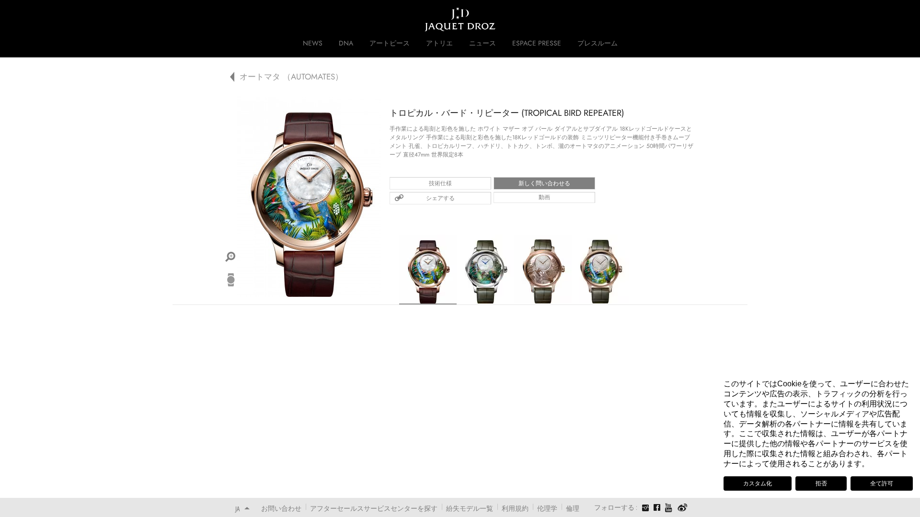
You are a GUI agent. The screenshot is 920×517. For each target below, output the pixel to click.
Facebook (657, 507)
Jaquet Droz (229, 19)
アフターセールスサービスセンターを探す (373, 508)
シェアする (440, 198)
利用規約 (515, 508)
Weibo (683, 508)
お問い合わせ (281, 508)
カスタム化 (757, 483)
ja (237, 508)
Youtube (669, 507)
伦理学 (547, 508)
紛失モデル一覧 (469, 508)
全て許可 (881, 483)
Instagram (645, 509)
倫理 (572, 508)
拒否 (821, 483)
